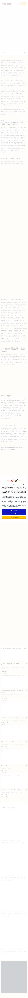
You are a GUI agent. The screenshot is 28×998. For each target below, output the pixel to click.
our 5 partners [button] (17, 484)
